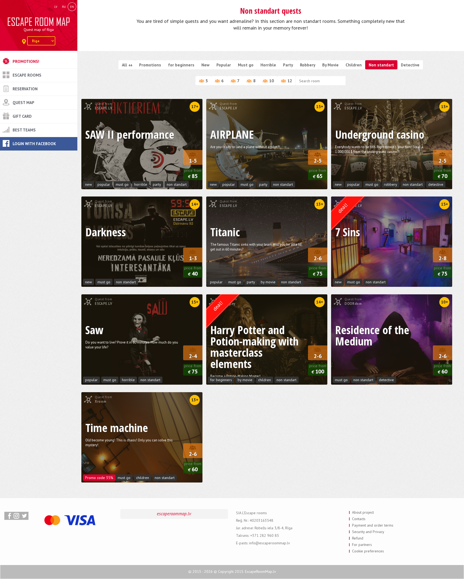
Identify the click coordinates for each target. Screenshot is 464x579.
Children (354, 64)
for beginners (181, 64)
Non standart (381, 64)
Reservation (25, 88)
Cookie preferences (368, 551)
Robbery (307, 64)
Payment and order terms (372, 525)
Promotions (150, 64)
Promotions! (26, 61)
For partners (362, 544)
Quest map (23, 102)
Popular (223, 64)
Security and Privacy (368, 531)
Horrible (268, 64)
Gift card (22, 116)
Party (288, 64)
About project (363, 512)
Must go (245, 64)
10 (271, 80)
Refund (357, 538)
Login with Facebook (34, 143)
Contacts (358, 518)
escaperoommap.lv (174, 514)
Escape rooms (27, 75)
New (205, 64)
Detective (410, 64)
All (127, 64)
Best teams (24, 130)
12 (289, 80)
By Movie (330, 64)
